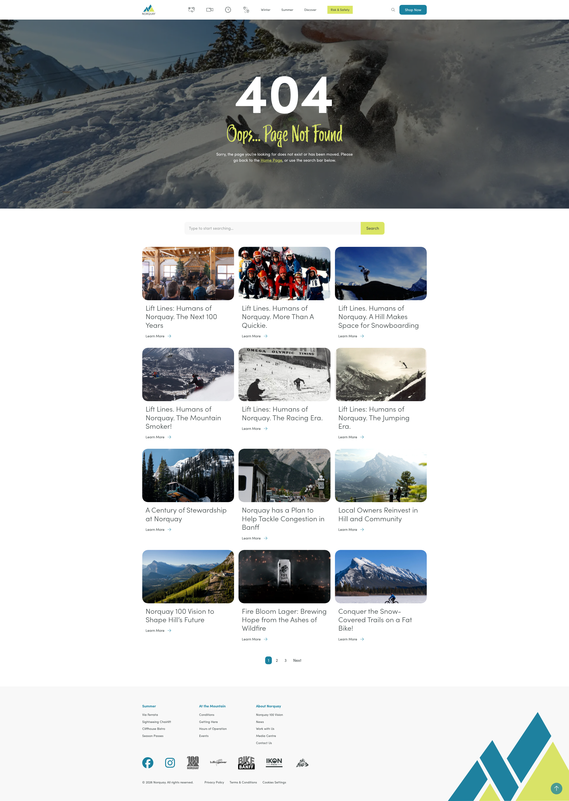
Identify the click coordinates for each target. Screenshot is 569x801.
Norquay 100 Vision (269, 715)
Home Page (271, 160)
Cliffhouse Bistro (153, 729)
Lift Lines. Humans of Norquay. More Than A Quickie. (278, 317)
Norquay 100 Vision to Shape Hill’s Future (180, 615)
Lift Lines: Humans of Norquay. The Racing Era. (282, 413)
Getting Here (208, 722)
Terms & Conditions (243, 782)
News (260, 722)
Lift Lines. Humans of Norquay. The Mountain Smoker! (183, 418)
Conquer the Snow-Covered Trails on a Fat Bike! (375, 620)
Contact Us (264, 743)
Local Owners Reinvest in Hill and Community (378, 514)
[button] (265, 10)
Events (203, 736)
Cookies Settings (274, 782)
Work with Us (265, 729)
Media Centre (266, 736)
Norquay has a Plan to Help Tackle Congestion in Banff (283, 518)
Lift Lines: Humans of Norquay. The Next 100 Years (181, 317)
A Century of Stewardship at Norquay (186, 514)
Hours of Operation (213, 729)
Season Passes (152, 736)
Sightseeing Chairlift (156, 722)
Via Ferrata (150, 715)
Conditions (206, 715)
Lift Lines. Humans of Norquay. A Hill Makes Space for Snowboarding (378, 317)
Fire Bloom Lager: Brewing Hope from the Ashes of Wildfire (284, 620)
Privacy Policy (214, 782)
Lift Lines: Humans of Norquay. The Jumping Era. (374, 418)
